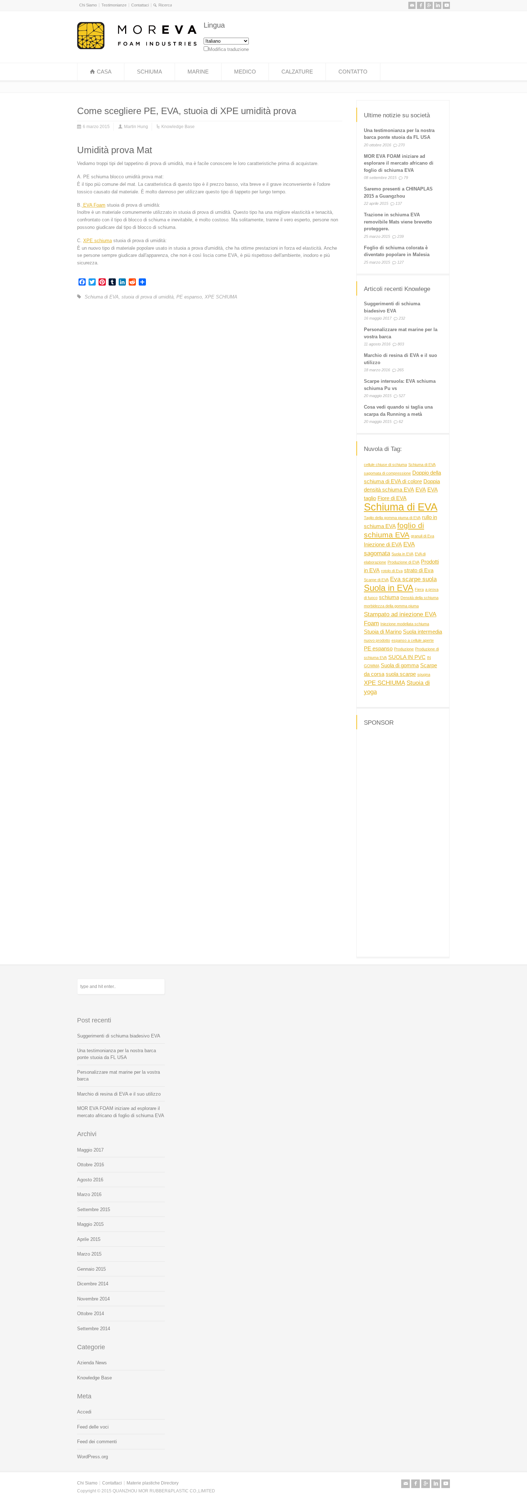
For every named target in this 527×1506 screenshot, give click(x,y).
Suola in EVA (402, 554)
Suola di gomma (400, 665)
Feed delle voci (93, 1427)
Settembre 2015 (93, 1209)
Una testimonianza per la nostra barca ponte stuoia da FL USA (116, 1054)
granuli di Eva (422, 536)
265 (400, 370)
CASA (104, 72)
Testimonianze (114, 5)
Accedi (84, 1412)
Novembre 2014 (93, 1299)
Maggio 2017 (90, 1150)
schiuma (389, 597)
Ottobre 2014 (90, 1313)
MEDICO (245, 72)
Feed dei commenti (97, 1441)
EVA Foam (93, 205)
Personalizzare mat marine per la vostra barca (118, 1075)
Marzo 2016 (89, 1194)
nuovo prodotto (377, 640)
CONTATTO (352, 72)
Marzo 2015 (89, 1254)
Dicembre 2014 (92, 1283)
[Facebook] (420, 5)
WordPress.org (92, 1456)
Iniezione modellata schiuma (404, 624)
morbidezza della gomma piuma (391, 606)
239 (400, 236)
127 (400, 262)
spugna (423, 674)
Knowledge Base (178, 126)
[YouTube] (446, 5)
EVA (421, 490)
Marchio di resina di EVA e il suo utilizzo (119, 1094)
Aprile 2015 (88, 1239)
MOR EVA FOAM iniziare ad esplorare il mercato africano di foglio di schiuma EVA (398, 163)
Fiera (419, 589)
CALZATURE (297, 72)
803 (401, 344)
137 (398, 203)
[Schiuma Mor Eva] (136, 47)
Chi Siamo (88, 5)
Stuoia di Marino (383, 632)
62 (401, 422)
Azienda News (92, 1362)
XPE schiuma (97, 240)
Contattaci (140, 5)
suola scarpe (401, 674)
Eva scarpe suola (413, 579)
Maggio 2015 (90, 1224)
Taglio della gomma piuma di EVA (392, 518)
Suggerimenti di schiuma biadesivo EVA (118, 1036)
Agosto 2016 (90, 1179)
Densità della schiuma (419, 598)
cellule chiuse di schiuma (385, 464)
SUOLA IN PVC (407, 657)
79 (406, 177)
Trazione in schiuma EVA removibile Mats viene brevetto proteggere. (398, 221)
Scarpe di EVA (376, 580)
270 (401, 144)
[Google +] (429, 5)
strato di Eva (418, 570)
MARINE (198, 72)
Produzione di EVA (403, 562)
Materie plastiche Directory (153, 1483)
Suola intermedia (422, 632)
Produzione (404, 649)
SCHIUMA (149, 72)
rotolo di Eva (392, 571)
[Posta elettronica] (412, 5)
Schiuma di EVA (102, 297)
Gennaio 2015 (91, 1269)
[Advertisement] (403, 842)
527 (402, 396)
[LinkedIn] (437, 5)
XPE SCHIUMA (221, 297)
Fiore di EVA (392, 498)
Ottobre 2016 (90, 1164)
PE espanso (189, 297)
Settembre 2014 (93, 1328)
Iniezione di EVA (383, 544)
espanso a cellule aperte (412, 640)
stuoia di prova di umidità (148, 297)
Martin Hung (136, 126)
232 (402, 318)
